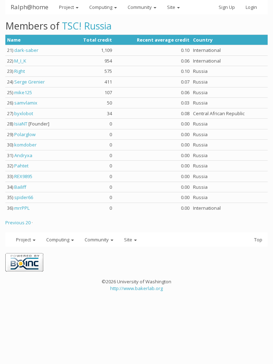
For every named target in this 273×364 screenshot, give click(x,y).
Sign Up (227, 7)
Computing (101, 7)
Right (19, 71)
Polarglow (25, 134)
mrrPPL (22, 208)
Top (258, 239)
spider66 (23, 197)
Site (171, 7)
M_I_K (20, 61)
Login (251, 7)
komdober (25, 144)
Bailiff (20, 187)
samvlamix (25, 103)
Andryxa (23, 155)
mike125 (23, 92)
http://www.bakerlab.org (136, 288)
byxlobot (23, 113)
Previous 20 (18, 222)
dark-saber (26, 50)
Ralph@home (29, 7)
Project (67, 7)
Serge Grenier (29, 82)
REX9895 (23, 176)
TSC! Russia (87, 25)
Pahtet (21, 165)
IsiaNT (20, 124)
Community (140, 7)
